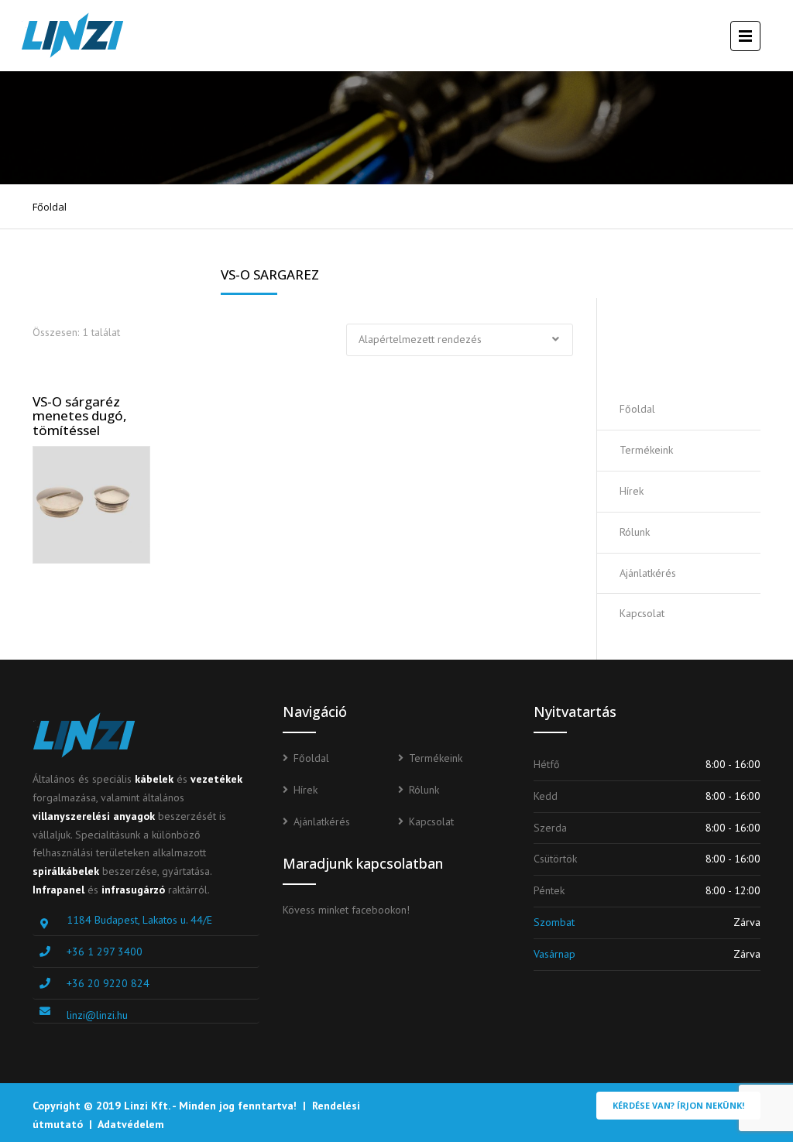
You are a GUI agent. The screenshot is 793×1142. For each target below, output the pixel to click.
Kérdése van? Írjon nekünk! (678, 1105)
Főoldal (50, 207)
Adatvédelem (131, 1124)
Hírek (632, 491)
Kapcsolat (642, 613)
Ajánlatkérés (648, 573)
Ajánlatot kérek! (693, 343)
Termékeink (646, 450)
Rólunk (635, 532)
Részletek (99, 500)
